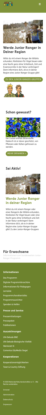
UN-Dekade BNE (10, 337)
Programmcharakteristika (15, 296)
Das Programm (10, 278)
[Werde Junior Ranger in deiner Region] (23, 184)
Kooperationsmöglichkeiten (15, 363)
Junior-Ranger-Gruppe (24, 73)
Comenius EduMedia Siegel (15, 351)
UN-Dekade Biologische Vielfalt (17, 342)
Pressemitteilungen (12, 317)
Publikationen (9, 325)
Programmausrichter (12, 300)
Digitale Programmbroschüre (16, 282)
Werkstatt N (8, 346)
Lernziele (7, 291)
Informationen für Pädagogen (17, 287)
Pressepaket (8, 321)
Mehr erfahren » (16, 154)
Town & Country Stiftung (14, 367)
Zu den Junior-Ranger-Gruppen (23, 79)
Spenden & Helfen (11, 305)
